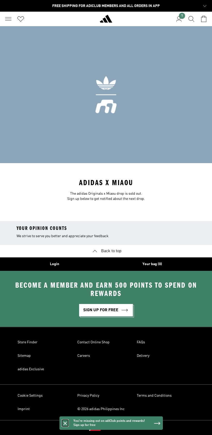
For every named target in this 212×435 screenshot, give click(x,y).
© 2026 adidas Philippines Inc (101, 409)
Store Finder (27, 342)
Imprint (24, 409)
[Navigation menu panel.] (8, 19)
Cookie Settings (30, 395)
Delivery (143, 356)
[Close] (65, 423)
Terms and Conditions (154, 395)
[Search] (191, 19)
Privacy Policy (88, 395)
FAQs (141, 342)
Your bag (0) (152, 264)
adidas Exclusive (31, 369)
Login (54, 264)
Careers (83, 356)
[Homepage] (106, 21)
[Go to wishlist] (20, 19)
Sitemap (24, 356)
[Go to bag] (204, 19)
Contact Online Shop (93, 342)
